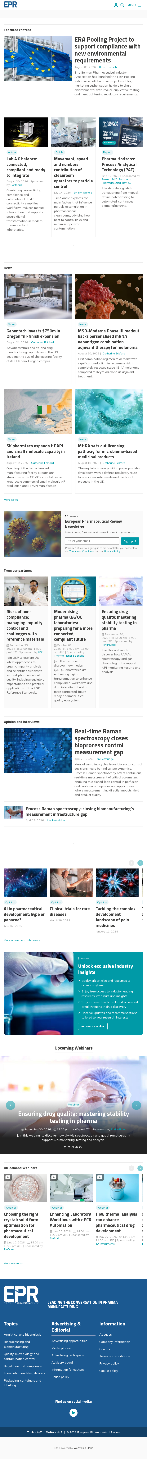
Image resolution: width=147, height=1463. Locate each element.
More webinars (13, 1263)
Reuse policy (60, 1377)
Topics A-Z (34, 1432)
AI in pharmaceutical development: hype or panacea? (24, 914)
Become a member (92, 1026)
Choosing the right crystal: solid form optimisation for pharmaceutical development (21, 1225)
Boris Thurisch (108, 67)
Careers (104, 1349)
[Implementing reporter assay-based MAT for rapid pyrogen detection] (65, 1147)
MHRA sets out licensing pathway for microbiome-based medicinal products (107, 451)
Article (12, 152)
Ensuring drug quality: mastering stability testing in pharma (119, 619)
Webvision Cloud (83, 1447)
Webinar (73, 1104)
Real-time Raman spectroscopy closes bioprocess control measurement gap (101, 741)
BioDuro (9, 1249)
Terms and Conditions (81, 551)
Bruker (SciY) (110, 179)
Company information (114, 1342)
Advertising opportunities (69, 1341)
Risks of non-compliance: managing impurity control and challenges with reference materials (25, 625)
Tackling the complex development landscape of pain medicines (116, 916)
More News (11, 499)
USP (40, 652)
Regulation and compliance (23, 1366)
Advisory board (62, 1362)
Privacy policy (109, 1363)
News (11, 324)
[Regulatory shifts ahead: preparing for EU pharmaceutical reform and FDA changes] (69, 1147)
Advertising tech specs (67, 1355)
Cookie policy (108, 1371)
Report (107, 152)
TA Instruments (105, 1244)
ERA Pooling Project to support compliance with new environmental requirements (107, 49)
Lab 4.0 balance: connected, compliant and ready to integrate (26, 167)
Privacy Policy (112, 551)
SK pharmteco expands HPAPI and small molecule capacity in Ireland (36, 451)
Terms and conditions (114, 1356)
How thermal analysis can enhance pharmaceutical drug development (116, 1222)
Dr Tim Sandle (83, 192)
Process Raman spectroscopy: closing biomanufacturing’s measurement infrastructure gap (80, 811)
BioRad (54, 1238)
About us (105, 1334)
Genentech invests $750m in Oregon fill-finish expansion (33, 333)
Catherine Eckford (42, 342)
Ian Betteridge (105, 759)
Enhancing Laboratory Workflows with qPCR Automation (70, 1219)
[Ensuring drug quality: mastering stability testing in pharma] (76, 1147)
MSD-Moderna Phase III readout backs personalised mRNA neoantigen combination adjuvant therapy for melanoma (108, 339)
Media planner (61, 1348)
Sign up (128, 541)
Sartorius (16, 185)
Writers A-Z (54, 1432)
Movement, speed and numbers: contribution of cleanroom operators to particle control (73, 172)
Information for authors (67, 1369)
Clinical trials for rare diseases (70, 911)
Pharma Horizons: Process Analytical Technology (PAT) (119, 164)
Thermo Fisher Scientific (69, 655)
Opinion (10, 902)
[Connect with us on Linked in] (73, 1413)
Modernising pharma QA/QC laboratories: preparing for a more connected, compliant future (73, 625)
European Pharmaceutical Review (116, 181)
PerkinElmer (109, 644)
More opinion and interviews (22, 940)
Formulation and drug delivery (24, 1373)
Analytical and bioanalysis (22, 1334)
